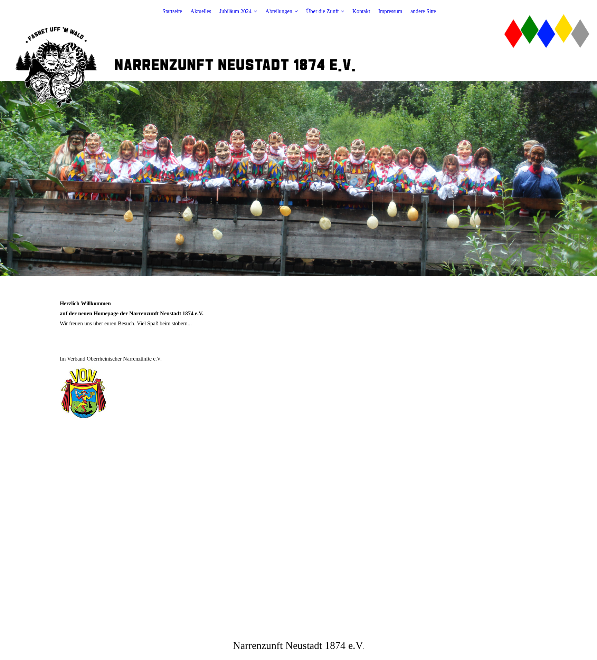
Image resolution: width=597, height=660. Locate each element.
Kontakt (361, 11)
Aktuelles (200, 11)
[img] (298, 138)
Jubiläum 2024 (235, 11)
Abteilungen (278, 11)
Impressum (390, 11)
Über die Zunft (322, 11)
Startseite (172, 11)
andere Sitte (423, 11)
